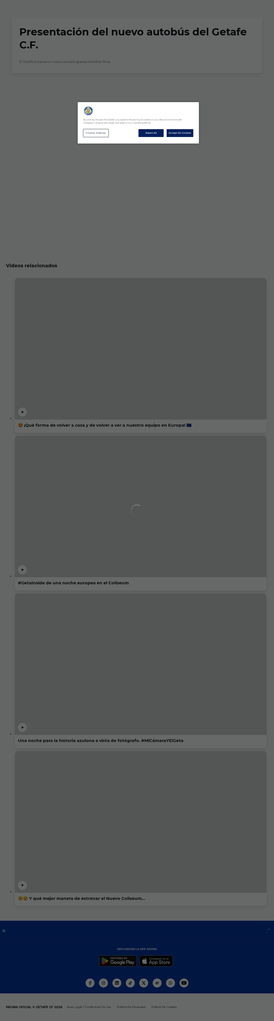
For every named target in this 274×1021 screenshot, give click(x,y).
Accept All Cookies (180, 133)
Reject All (151, 133)
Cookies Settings (96, 133)
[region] (138, 123)
